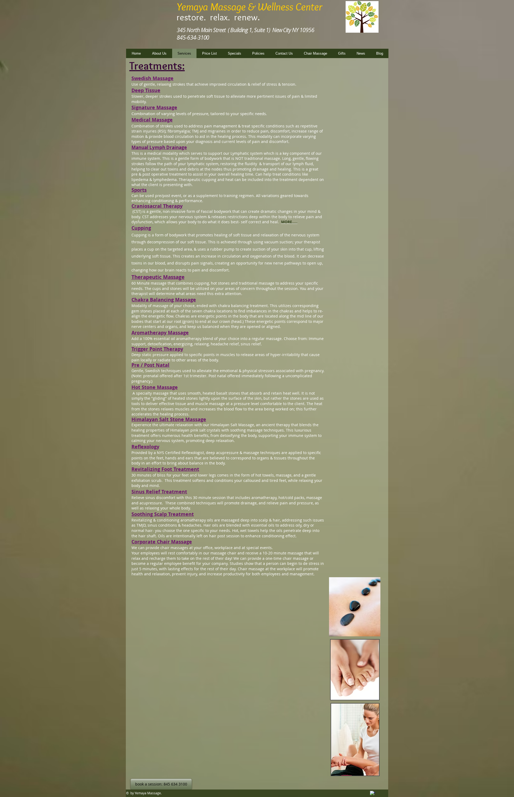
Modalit (138, 305)
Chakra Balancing (153, 299)
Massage (185, 299)
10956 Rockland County (353, 29)
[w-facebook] (372, 793)
